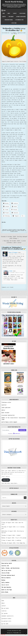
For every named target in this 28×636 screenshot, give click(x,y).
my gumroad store (19, 19)
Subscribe (6, 480)
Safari (18, 230)
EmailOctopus (17, 433)
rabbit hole (14, 230)
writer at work (22, 32)
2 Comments (14, 32)
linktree (4, 16)
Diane (10, 271)
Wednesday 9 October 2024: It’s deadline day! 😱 (14, 29)
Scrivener (22, 230)
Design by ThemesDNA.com (14, 632)
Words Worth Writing (14, 1)
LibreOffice (4, 230)
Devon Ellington (13, 252)
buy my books (22, 13)
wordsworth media (9, 19)
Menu (4, 10)
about (9, 13)
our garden (11, 16)
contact (15, 13)
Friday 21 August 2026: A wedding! (11, 540)
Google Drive (19, 229)
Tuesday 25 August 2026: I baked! (11, 535)
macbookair (9, 230)
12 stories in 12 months (12, 229)
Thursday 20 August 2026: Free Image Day (13, 543)
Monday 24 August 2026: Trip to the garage (14, 537)
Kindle (24, 229)
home (4, 13)
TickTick (15, 231)
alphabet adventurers (21, 16)
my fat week (14, 23)
